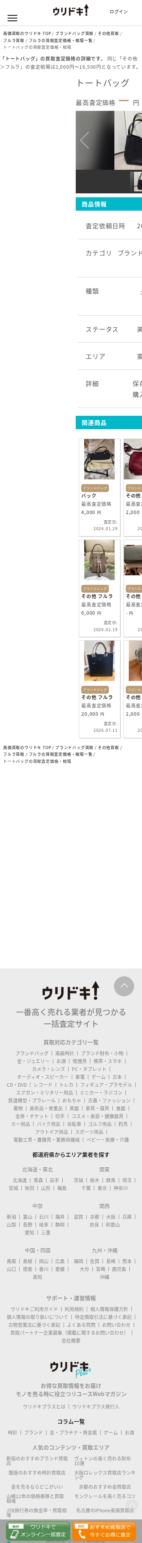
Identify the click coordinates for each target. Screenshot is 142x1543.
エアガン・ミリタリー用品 (44, 1092)
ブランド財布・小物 (102, 1053)
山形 (45, 1188)
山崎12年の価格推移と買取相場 (35, 1498)
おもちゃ (71, 1100)
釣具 (123, 1124)
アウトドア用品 (51, 1131)
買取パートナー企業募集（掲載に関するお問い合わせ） (69, 1332)
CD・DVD (17, 1084)
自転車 (74, 1124)
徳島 (27, 1269)
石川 (44, 1216)
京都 (94, 1216)
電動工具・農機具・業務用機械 (46, 1139)
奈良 (94, 1224)
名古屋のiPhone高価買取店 (105, 1510)
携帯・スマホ (107, 1061)
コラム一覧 (71, 1421)
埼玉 (127, 1180)
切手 (60, 1116)
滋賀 (78, 1216)
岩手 (54, 1180)
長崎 (111, 1261)
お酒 (61, 1061)
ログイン (119, 11)
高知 (37, 1276)
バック (88, 495)
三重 (45, 1232)
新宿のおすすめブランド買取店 (37, 1461)
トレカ (66, 1084)
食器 (120, 1108)
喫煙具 (80, 1061)
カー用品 (20, 1124)
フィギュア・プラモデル (106, 1084)
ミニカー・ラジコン (101, 1092)
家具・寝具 (97, 1108)
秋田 (29, 1188)
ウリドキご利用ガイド (34, 1309)
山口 (11, 1269)
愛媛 (60, 1269)
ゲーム (99, 1076)
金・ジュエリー (33, 1061)
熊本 (127, 1261)
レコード (43, 1084)
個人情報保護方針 (109, 1309)
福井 (60, 1216)
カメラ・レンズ (48, 1069)
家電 (80, 1076)
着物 (18, 1108)
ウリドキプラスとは (44, 1406)
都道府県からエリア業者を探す (71, 1154)
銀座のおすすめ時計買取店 (37, 1472)
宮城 (13, 1188)
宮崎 (100, 1269)
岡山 (44, 1261)
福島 (62, 1188)
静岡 (60, 1224)
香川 (44, 1269)
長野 (27, 1224)
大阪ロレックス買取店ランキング (105, 1475)
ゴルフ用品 (100, 1124)
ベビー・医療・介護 (107, 1139)
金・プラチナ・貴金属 (73, 1432)
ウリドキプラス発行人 (96, 1406)
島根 (27, 1261)
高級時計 (64, 1053)
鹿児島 (119, 1269)
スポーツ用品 (89, 1131)
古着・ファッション (109, 1100)
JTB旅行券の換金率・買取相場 (36, 1513)
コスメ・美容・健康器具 (97, 1116)
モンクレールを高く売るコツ (105, 1496)
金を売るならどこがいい (37, 1486)
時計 (12, 1432)
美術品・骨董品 (46, 1108)
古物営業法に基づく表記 (34, 1324)
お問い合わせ (116, 1324)
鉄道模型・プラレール (32, 1100)
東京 (102, 1188)
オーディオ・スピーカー (43, 1076)
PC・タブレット (89, 1069)
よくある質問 (81, 1324)
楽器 (74, 1108)
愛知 (29, 1232)
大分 (84, 1269)
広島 (60, 1261)
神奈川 (121, 1188)
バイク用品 (48, 1124)
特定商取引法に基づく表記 (103, 1317)
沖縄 (104, 1276)
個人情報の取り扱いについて (37, 1317)
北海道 (20, 1180)
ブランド (33, 1432)
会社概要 (71, 1340)
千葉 (86, 1188)
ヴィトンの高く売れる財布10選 (102, 1461)
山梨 (11, 1224)
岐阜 (44, 1224)
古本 (117, 1076)
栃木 (94, 1180)
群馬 (111, 1180)
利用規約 (74, 1309)
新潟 (11, 1216)
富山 (27, 1216)
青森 (38, 1180)
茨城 (78, 1180)
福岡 (78, 1261)
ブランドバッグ (32, 1053)
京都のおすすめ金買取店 (105, 1486)
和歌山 (113, 1224)
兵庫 (127, 1216)
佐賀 (94, 1261)
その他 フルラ (97, 596)
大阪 (111, 1216)
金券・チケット (32, 1116)
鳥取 (11, 1261)
